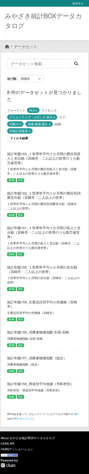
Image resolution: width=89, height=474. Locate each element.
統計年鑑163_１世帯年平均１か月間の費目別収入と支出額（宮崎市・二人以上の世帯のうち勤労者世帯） (44, 158)
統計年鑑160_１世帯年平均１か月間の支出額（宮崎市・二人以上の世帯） (42, 269)
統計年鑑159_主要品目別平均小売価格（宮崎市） (42, 304)
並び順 (11, 78)
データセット (25, 46)
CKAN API (7, 443)
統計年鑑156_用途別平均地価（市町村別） (40, 383)
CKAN (8, 465)
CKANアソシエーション (17, 449)
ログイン (78, 3)
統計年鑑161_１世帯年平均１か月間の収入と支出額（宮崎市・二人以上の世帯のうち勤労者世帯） (44, 232)
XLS (20, 180)
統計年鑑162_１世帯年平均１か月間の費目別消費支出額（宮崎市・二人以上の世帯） (44, 195)
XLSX (11, 180)
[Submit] (76, 63)
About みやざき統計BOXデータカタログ (28, 438)
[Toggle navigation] (9, 34)
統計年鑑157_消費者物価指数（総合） (37, 357)
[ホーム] (7, 46)
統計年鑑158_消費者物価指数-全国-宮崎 (38, 332)
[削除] (36, 110)
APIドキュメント (23, 418)
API (76, 414)
